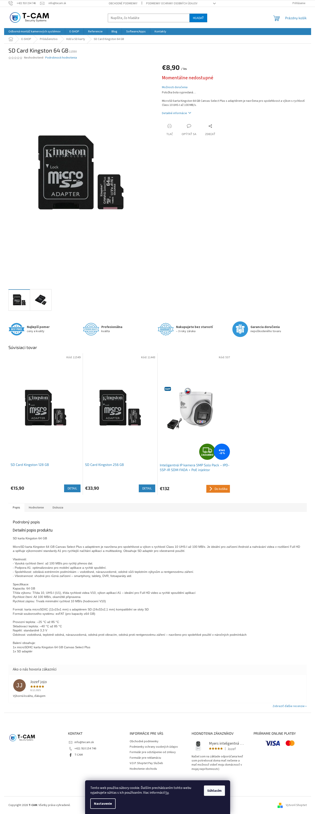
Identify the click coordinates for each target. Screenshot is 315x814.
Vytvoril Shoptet (296, 805)
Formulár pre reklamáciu (145, 758)
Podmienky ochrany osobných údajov (171, 3)
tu (167, 792)
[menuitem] (34, 31)
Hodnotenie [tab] (36, 507)
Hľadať (198, 18)
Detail (72, 488)
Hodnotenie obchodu (143, 769)
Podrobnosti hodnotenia (61, 58)
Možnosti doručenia (174, 87)
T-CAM (78, 755)
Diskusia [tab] (58, 507)
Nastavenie (103, 803)
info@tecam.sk (84, 742)
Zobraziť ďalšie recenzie (289, 706)
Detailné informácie (174, 113)
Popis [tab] (16, 507)
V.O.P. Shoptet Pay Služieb (146, 763)
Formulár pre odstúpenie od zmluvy (153, 752)
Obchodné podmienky (123, 3)
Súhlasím (214, 790)
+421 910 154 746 (85, 748)
